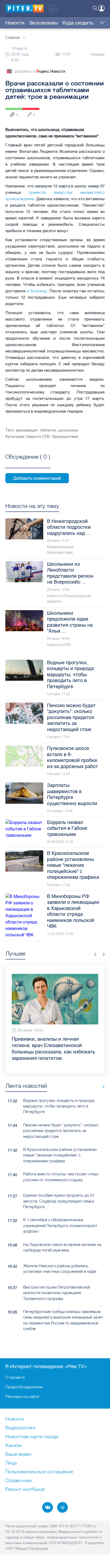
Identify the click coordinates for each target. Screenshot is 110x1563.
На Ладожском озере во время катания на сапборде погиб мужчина (62, 1247)
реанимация (26, 430)
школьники (68, 430)
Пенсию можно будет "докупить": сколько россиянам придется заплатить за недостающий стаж (60, 1130)
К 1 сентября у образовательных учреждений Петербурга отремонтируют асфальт (60, 1225)
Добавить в (40, 71)
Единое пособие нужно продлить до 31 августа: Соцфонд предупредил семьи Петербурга (58, 1201)
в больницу (37, 290)
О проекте (15, 1377)
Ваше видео (18, 1454)
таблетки (48, 430)
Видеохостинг (20, 1428)
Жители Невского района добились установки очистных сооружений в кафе (59, 1268)
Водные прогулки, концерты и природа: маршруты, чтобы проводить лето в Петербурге (59, 1106)
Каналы (13, 1445)
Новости (15, 23)
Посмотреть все (27, 462)
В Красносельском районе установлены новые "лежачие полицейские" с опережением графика (60, 1155)
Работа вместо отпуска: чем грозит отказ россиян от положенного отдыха (60, 1176)
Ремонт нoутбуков (25, 1489)
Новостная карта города (31, 1436)
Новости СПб (38, 436)
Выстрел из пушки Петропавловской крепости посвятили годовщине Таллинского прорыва (56, 1293)
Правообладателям (24, 1387)
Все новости (102, 1086)
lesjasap (98, 54)
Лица (11, 1463)
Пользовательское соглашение (39, 1472)
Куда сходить (77, 23)
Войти (101, 8)
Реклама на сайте (22, 1396)
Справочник (18, 1480)
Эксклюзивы (43, 23)
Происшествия (65, 436)
